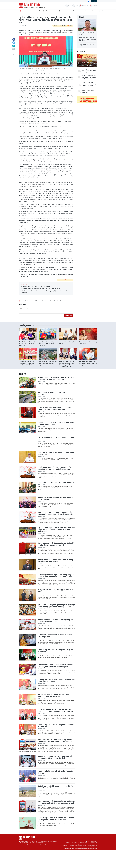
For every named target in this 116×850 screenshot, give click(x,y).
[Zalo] (88, 1)
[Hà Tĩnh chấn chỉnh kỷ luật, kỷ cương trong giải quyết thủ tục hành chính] (27, 624)
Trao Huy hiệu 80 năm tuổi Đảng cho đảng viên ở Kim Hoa (56, 772)
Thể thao (64, 10)
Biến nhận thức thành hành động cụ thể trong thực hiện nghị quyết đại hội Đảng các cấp (56, 468)
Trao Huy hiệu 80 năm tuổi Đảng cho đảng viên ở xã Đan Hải (56, 651)
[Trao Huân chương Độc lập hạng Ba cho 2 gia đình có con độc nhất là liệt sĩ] (28, 354)
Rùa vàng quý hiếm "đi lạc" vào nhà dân (86, 45)
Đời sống (81, 10)
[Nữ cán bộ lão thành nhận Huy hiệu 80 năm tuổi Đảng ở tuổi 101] (27, 640)
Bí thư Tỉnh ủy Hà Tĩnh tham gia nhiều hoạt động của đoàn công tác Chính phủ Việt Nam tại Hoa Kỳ (89, 85)
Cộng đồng (94, 10)
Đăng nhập (95, 0)
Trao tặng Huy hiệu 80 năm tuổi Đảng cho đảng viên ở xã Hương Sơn (89, 70)
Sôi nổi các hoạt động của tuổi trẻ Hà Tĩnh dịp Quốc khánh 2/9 (48, 343)
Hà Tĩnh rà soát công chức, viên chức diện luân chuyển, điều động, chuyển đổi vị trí (55, 757)
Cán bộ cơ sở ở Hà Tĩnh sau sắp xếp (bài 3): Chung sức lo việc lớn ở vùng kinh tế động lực (55, 741)
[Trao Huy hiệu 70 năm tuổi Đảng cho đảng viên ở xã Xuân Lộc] (27, 729)
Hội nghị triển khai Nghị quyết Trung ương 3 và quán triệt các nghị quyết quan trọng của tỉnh (88, 63)
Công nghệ (87, 10)
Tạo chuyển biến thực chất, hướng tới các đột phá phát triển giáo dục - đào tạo (55, 696)
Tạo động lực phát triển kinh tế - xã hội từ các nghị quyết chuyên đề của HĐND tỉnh (56, 819)
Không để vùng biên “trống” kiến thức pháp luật (56, 482)
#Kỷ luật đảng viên (54, 300)
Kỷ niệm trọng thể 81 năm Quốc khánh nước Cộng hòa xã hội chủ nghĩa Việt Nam (54, 408)
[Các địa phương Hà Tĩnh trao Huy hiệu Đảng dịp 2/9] (27, 442)
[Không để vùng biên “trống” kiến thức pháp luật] (27, 487)
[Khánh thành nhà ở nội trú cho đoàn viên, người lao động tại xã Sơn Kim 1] (27, 427)
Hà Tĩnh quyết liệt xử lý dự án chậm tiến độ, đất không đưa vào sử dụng (55, 787)
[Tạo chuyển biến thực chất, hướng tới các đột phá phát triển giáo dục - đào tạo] (27, 699)
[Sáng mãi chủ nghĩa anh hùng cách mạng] (88, 334)
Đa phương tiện (85, 5)
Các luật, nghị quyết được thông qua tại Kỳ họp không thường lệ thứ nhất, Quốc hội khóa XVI (56, 606)
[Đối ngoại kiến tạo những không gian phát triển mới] (27, 595)
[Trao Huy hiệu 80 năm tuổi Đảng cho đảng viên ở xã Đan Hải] (27, 654)
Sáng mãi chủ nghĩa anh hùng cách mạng (88, 342)
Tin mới (69, 5)
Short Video (26, 10)
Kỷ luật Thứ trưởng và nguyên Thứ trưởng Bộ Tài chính (35, 286)
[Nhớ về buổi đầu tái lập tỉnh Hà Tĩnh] (68, 334)
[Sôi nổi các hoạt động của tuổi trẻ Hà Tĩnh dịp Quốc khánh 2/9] (48, 334)
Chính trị (32, 10)
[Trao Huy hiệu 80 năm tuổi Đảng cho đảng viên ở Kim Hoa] (27, 776)
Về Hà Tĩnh (75, 10)
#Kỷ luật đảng (38, 300)
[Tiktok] (84, 1)
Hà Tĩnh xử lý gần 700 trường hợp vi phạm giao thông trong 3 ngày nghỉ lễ (87, 39)
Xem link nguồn (68, 279)
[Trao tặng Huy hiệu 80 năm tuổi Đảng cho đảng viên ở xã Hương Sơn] (88, 354)
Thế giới (69, 10)
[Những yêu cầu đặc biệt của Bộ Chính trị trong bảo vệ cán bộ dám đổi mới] (27, 564)
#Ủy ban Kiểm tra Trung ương (27, 300)
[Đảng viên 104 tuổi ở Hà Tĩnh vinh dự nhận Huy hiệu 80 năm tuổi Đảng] (27, 684)
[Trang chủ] (20, 11)
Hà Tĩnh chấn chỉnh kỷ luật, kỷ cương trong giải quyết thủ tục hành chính (55, 621)
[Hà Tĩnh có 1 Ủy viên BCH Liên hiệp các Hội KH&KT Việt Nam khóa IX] (27, 502)
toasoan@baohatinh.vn (92, 846)
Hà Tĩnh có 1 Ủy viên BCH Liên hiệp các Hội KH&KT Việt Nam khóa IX (56, 498)
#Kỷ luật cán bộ (45, 300)
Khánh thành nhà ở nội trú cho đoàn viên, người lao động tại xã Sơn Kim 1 (56, 423)
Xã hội (42, 10)
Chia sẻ (13, 36)
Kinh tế (38, 10)
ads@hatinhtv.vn (93, 848)
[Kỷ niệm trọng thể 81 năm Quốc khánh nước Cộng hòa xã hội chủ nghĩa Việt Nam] (27, 412)
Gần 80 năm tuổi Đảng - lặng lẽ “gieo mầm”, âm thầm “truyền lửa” (28, 343)
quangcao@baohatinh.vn (84, 848)
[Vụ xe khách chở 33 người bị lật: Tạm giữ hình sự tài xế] (87, 25)
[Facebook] (82, 1)
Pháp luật (57, 10)
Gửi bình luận (68, 315)
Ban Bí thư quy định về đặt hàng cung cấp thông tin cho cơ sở (56, 453)
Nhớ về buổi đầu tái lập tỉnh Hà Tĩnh (88, 91)
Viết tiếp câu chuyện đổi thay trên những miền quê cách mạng (48, 363)
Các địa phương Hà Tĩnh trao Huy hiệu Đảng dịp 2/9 (56, 438)
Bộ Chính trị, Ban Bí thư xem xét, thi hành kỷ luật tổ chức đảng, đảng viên (40, 288)
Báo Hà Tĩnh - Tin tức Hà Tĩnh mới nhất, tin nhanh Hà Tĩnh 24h (32, 5)
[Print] (13, 49)
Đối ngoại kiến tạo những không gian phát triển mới (55, 591)
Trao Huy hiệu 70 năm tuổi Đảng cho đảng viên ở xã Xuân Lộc (56, 726)
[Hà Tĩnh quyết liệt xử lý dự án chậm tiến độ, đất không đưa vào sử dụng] (27, 791)
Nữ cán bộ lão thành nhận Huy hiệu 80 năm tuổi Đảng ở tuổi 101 (55, 636)
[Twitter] (13, 42)
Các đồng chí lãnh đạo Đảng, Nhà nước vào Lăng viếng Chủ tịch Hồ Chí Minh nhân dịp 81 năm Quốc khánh (56, 529)
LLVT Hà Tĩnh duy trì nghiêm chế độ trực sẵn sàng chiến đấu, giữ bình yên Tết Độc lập (56, 378)
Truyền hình (94, 5)
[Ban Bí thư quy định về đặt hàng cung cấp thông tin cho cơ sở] (27, 457)
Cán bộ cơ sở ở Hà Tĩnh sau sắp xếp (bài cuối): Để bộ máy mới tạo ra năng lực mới (56, 544)
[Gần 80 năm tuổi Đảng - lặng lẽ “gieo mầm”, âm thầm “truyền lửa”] (28, 334)
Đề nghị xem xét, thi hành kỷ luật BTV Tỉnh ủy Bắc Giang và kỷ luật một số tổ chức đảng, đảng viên (45, 291)
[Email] (13, 46)
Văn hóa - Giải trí (50, 10)
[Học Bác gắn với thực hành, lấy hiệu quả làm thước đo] (27, 397)
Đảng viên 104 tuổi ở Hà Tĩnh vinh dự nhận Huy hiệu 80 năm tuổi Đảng (56, 681)
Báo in (76, 5)
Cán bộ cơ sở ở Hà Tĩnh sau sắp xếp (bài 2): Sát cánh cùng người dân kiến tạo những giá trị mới (56, 802)
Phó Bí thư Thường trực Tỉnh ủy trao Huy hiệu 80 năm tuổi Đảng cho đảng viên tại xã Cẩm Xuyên (56, 710)
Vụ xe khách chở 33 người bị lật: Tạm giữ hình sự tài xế (87, 33)
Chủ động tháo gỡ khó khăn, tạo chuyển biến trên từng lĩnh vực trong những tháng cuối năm (55, 513)
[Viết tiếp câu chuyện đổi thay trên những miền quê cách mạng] (48, 354)
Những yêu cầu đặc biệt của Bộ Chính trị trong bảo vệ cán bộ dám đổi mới (55, 561)
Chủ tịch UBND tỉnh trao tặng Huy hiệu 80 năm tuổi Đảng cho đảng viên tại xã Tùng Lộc (55, 666)
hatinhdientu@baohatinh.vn (91, 845)
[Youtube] (86, 1)
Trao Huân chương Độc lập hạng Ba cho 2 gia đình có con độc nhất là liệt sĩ (89, 77)
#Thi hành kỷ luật (63, 300)
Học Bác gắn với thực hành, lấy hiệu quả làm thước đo (54, 393)
